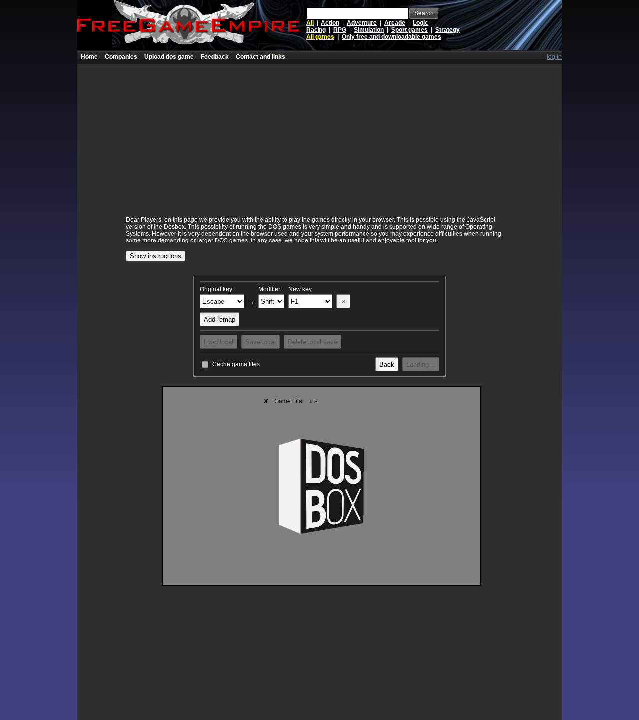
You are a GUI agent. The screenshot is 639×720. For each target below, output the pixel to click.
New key (300, 289)
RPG (339, 29)
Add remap (219, 319)
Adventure (362, 22)
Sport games (409, 29)
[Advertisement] (319, 134)
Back (386, 364)
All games (320, 36)
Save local (260, 342)
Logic (420, 22)
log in (554, 56)
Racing (316, 29)
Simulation (369, 29)
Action (330, 22)
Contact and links (260, 56)
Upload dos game (169, 56)
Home (89, 56)
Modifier (269, 289)
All (310, 22)
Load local (218, 342)
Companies (121, 56)
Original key (216, 289)
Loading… (420, 364)
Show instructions (155, 256)
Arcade (394, 22)
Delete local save (312, 342)
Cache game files (236, 364)
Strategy (447, 29)
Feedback (215, 56)
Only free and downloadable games (391, 36)
